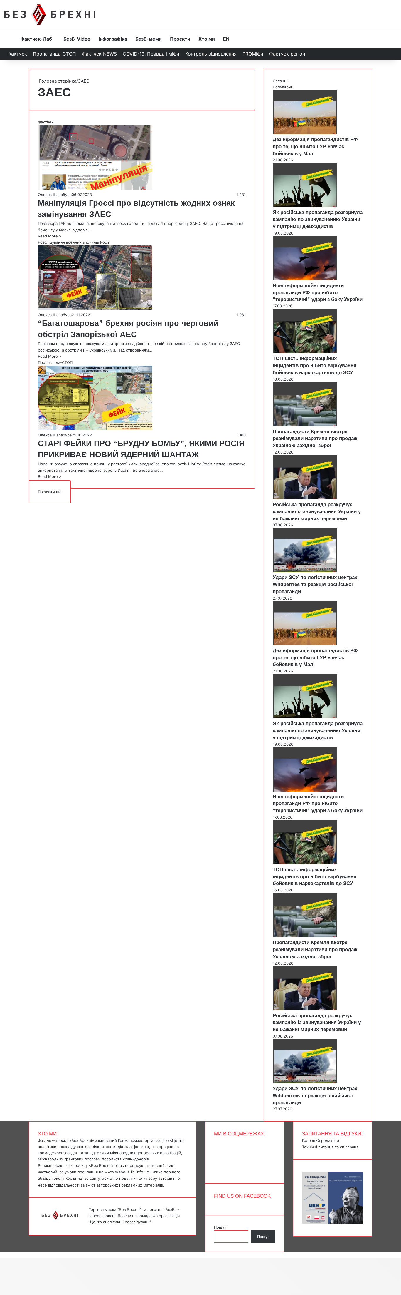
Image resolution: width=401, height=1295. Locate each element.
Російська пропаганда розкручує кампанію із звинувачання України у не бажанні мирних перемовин (317, 511)
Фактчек (17, 54)
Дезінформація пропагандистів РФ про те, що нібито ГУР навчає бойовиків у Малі (315, 146)
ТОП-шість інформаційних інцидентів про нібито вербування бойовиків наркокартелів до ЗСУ (314, 365)
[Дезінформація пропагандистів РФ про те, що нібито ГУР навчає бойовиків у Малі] (305, 132)
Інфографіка (113, 39)
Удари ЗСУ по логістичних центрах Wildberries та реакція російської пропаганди (315, 584)
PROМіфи (252, 54)
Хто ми (206, 39)
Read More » (49, 236)
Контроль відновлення (211, 54)
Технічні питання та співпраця (330, 1147)
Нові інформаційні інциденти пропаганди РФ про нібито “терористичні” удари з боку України (318, 292)
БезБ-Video (76, 39)
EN (226, 39)
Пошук (220, 1227)
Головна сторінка (57, 81)
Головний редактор (320, 1140)
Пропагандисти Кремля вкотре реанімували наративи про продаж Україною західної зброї (315, 439)
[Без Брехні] (49, 14)
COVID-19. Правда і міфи (151, 54)
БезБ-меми (148, 39)
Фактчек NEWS (99, 54)
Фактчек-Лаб (36, 39)
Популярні (282, 87)
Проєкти (180, 39)
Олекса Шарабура (55, 194)
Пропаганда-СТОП (54, 54)
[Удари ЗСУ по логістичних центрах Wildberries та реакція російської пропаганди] (305, 570)
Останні (280, 80)
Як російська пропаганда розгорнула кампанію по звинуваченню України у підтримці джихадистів (318, 219)
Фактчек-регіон (287, 54)
